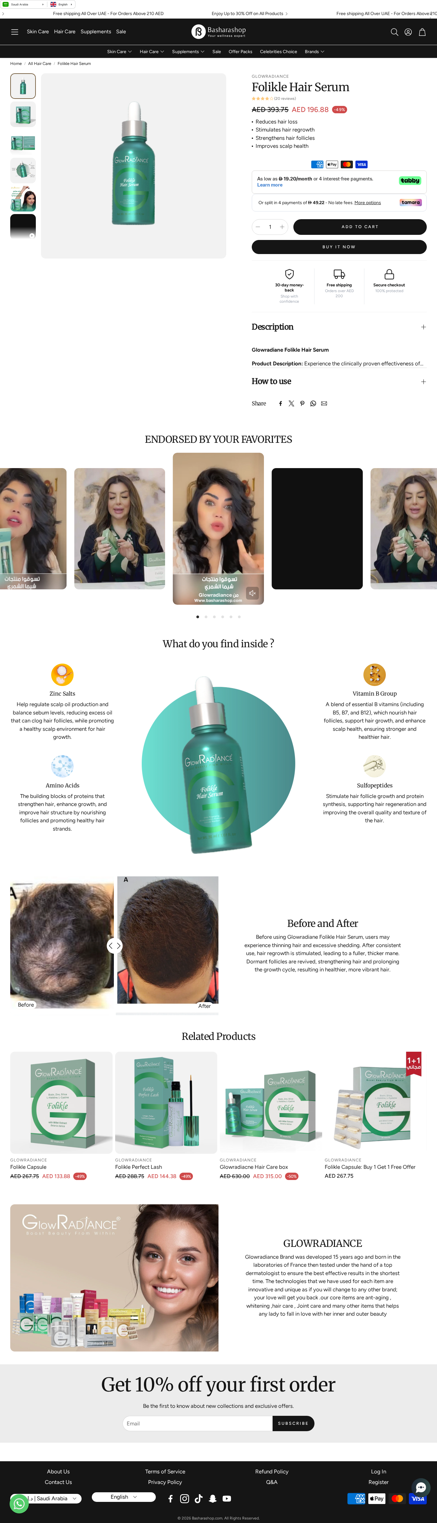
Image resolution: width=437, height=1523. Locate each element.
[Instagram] (184, 1498)
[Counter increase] (282, 227)
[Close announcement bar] (430, 14)
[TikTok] (198, 1498)
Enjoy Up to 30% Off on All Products (180, 14)
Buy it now (339, 246)
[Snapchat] (212, 1498)
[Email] (324, 403)
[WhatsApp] (313, 403)
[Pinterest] (302, 403)
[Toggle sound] (252, 593)
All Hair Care (39, 63)
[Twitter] (291, 403)
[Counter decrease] (258, 227)
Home (16, 63)
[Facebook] (280, 403)
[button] (14, 32)
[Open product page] (61, 1103)
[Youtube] (226, 1498)
